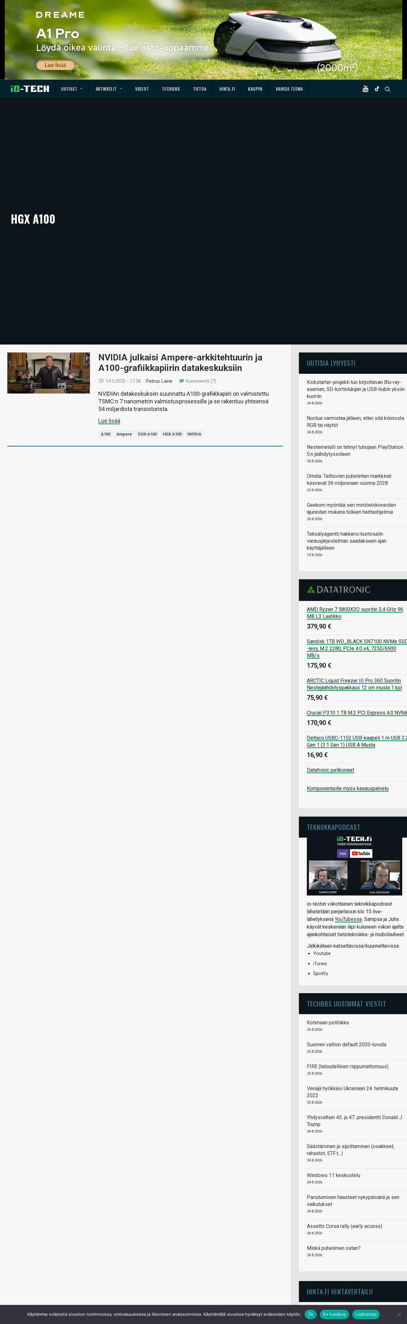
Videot (142, 88)
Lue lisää (109, 420)
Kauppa (255, 88)
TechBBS (171, 88)
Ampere (124, 434)
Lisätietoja (365, 1314)
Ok (311, 1314)
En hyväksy (334, 1314)
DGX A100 (147, 434)
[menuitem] (72, 89)
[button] (366, 89)
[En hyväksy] (399, 1314)
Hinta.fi (227, 88)
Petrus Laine (159, 381)
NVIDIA (194, 434)
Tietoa (199, 88)
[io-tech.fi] (30, 89)
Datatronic (340, 589)
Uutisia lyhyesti (331, 363)
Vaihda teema (289, 88)
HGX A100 (172, 434)
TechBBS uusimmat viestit (346, 1003)
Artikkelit (106, 88)
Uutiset (69, 88)
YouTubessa (348, 919)
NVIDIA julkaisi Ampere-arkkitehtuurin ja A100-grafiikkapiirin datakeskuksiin (180, 362)
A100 (105, 434)
